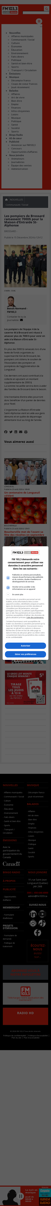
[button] (25, 595)
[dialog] (25, 603)
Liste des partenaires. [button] (35, 617)
